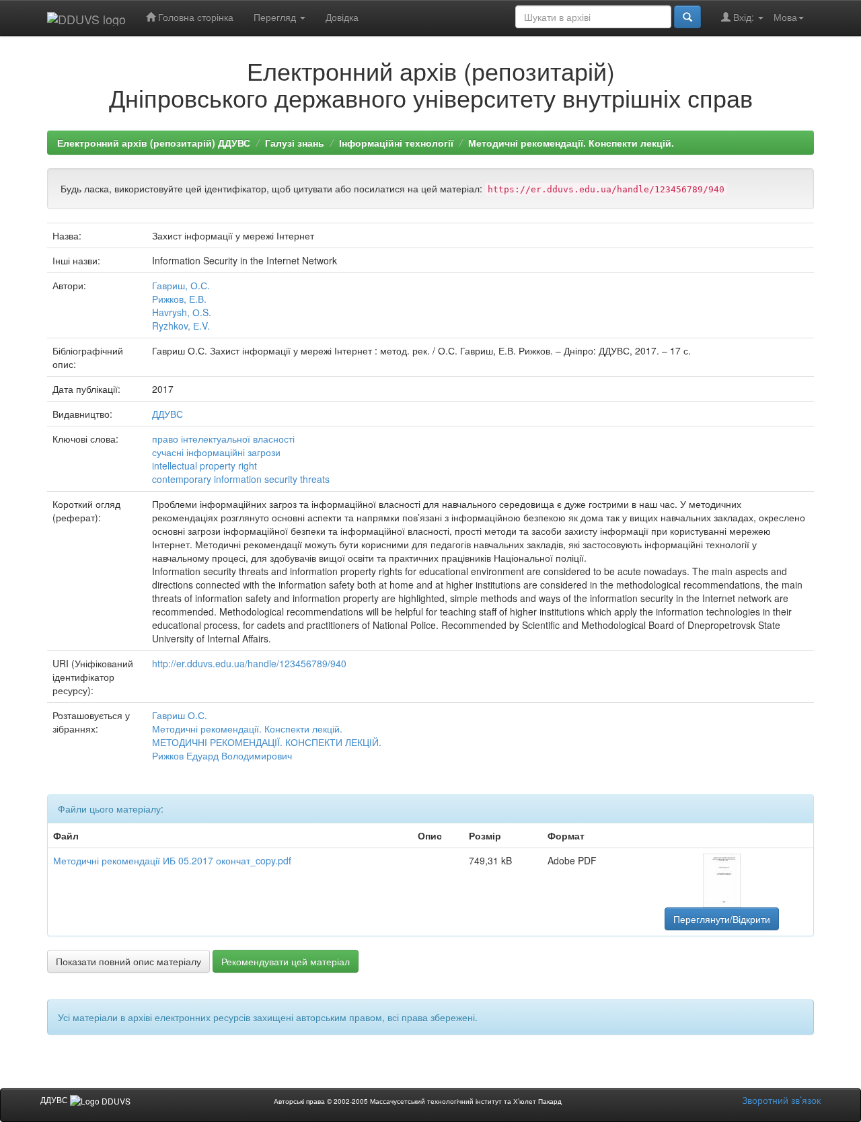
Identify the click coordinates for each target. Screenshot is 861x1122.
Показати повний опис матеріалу (128, 961)
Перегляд (276, 17)
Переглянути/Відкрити (721, 919)
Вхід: (744, 17)
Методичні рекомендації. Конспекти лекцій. (571, 142)
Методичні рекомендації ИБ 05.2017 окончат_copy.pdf (172, 860)
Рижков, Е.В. (179, 298)
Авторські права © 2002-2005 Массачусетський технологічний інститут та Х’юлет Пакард (418, 1101)
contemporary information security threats (241, 479)
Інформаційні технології (396, 142)
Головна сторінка (194, 17)
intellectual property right (204, 465)
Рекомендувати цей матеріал (285, 961)
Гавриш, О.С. (181, 285)
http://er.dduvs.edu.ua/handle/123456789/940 (249, 663)
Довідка (342, 17)
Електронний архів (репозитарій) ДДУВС (153, 142)
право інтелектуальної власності (223, 438)
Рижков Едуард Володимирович (222, 755)
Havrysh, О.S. (181, 312)
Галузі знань (294, 142)
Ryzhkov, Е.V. (181, 325)
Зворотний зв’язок (781, 1100)
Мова (785, 17)
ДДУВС (167, 413)
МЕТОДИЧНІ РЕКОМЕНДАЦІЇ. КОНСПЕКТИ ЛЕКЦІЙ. (266, 742)
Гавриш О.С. (179, 715)
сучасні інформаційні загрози (216, 452)
